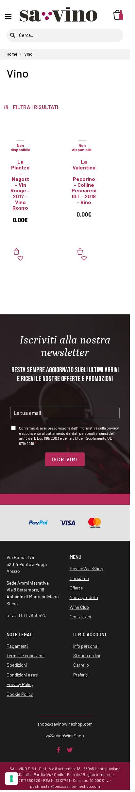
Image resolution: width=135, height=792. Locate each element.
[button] (8, 16)
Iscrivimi (65, 459)
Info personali (86, 646)
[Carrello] (118, 15)
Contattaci (80, 616)
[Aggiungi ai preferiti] (20, 258)
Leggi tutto (20, 251)
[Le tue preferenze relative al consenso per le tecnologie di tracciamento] (11, 778)
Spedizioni (17, 665)
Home (12, 54)
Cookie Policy (20, 694)
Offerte (76, 587)
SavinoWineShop (86, 568)
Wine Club (79, 607)
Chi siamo (79, 578)
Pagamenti (17, 646)
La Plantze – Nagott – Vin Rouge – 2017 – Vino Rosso (20, 184)
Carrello (81, 665)
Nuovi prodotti (84, 597)
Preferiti (80, 675)
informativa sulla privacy (98, 428)
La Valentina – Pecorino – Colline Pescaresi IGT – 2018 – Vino (84, 182)
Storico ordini (86, 655)
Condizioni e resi (22, 675)
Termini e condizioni (25, 655)
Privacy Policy (20, 684)
